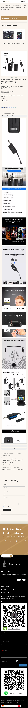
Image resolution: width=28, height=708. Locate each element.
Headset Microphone (6, 460)
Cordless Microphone (17, 460)
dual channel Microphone (7, 462)
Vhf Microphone (21, 469)
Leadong (3, 702)
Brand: (9, 113)
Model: (4, 113)
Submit (7, 510)
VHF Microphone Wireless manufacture (10, 467)
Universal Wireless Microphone (8, 457)
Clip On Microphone (6, 455)
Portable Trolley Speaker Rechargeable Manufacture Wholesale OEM (19, 43)
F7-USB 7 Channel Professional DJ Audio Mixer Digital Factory (8, 43)
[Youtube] (20, 580)
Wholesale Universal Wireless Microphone (11, 453)
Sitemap (7, 702)
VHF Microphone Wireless (7, 464)
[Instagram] (23, 580)
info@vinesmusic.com (10, 601)
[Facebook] (18, 580)
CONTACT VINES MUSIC (8, 555)
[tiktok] (25, 580)
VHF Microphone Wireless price (8, 469)
